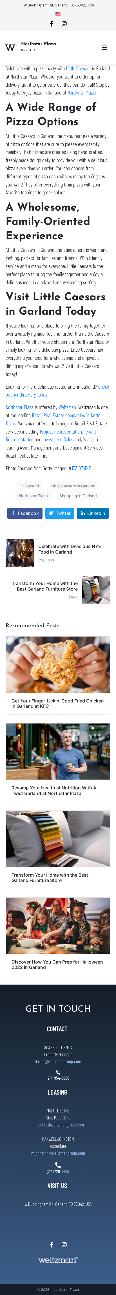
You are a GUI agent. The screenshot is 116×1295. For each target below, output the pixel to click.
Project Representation (61, 431)
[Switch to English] (58, 13)
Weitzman (67, 407)
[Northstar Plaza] (10, 48)
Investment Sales (58, 439)
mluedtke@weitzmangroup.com (58, 1124)
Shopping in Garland (78, 495)
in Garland (30, 485)
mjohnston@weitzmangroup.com (58, 1153)
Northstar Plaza (38, 44)
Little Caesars (78, 68)
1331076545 (82, 468)
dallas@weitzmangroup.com (58, 1061)
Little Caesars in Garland (73, 485)
